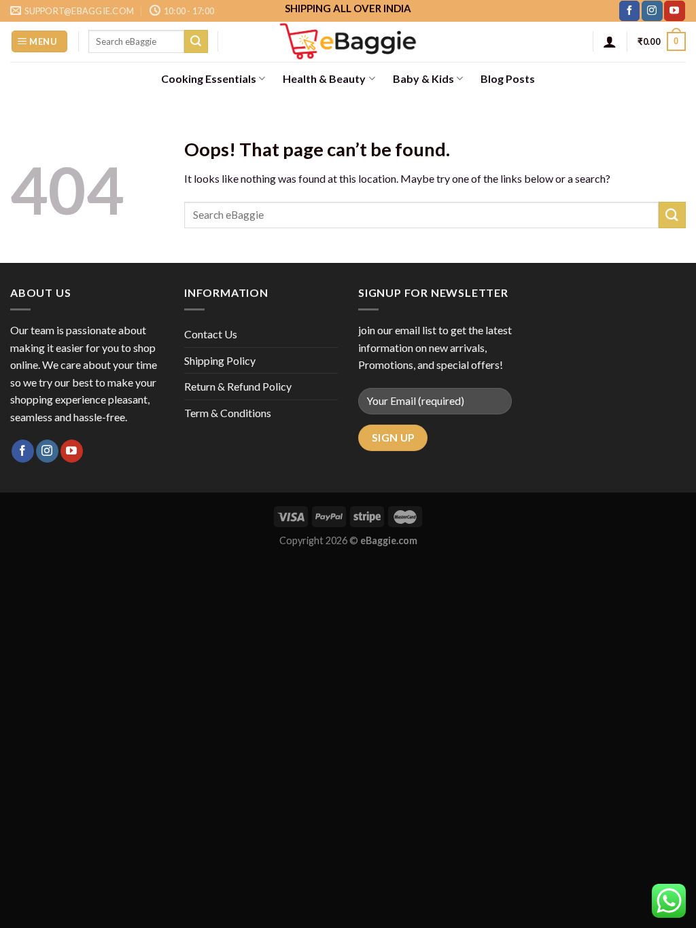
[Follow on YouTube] (674, 11)
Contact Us (210, 333)
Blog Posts (508, 78)
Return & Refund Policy (238, 386)
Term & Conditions (227, 412)
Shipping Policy (220, 360)
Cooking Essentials (208, 78)
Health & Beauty (324, 78)
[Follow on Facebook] (629, 11)
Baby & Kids (423, 78)
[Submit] (195, 41)
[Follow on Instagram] (652, 11)
